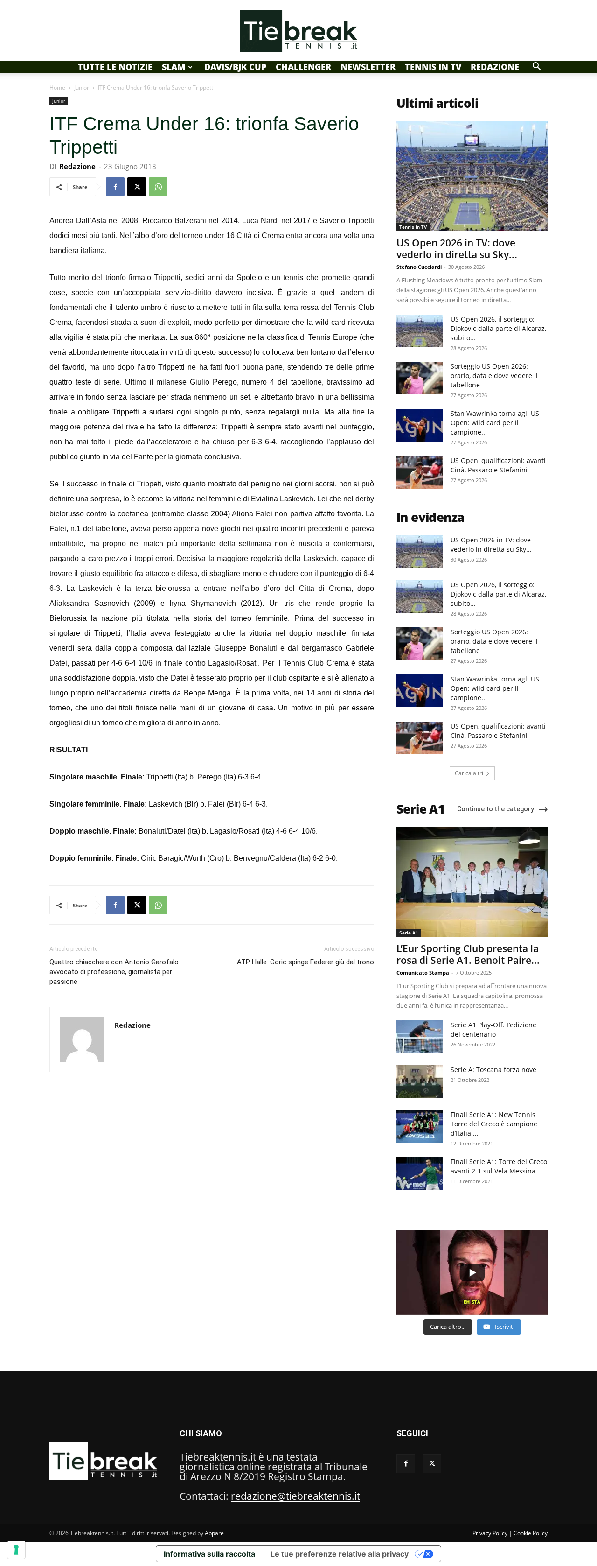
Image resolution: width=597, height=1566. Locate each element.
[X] (136, 186)
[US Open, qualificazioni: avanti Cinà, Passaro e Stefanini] (419, 472)
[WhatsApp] (158, 186)
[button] (536, 66)
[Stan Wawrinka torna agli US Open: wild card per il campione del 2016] (419, 425)
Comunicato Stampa (422, 972)
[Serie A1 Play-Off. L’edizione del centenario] (419, 1036)
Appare (214, 1533)
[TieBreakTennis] (298, 31)
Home (57, 87)
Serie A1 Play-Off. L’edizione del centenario (493, 1029)
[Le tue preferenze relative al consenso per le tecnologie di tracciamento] (16, 1550)
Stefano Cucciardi (419, 266)
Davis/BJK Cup (235, 66)
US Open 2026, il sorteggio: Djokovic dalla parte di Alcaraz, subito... (498, 328)
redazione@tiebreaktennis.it (295, 1496)
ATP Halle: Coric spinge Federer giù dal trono (305, 962)
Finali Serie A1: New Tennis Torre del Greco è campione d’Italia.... (494, 1124)
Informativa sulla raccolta (209, 1554)
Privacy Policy (489, 1533)
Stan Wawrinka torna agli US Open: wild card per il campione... (495, 422)
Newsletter (368, 66)
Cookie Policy (531, 1533)
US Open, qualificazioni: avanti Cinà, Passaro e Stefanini (498, 465)
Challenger (303, 66)
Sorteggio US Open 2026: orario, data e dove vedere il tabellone (494, 375)
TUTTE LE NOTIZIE (115, 66)
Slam (173, 66)
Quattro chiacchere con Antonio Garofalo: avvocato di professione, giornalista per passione (114, 972)
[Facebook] (115, 186)
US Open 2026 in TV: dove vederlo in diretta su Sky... (456, 248)
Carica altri (469, 773)
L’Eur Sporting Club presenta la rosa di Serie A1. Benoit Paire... (468, 954)
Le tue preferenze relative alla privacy (340, 1554)
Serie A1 (408, 932)
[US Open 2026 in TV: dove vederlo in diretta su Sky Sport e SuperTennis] (472, 176)
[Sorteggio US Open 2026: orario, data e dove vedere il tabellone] (419, 378)
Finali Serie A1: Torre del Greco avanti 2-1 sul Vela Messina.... (499, 1166)
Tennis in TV (433, 66)
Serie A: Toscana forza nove (493, 1069)
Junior (81, 87)
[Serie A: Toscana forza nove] (419, 1081)
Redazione (495, 66)
